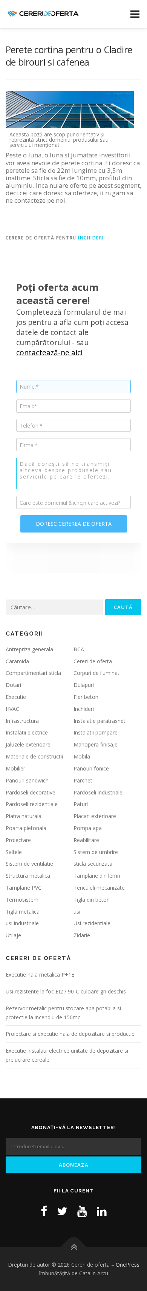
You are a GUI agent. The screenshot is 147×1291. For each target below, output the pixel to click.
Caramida (17, 661)
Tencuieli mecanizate (99, 887)
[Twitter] (62, 1211)
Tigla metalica (23, 911)
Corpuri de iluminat (96, 672)
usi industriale (22, 923)
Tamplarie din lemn (97, 875)
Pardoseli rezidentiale (32, 804)
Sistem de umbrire (96, 852)
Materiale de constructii (34, 756)
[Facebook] (44, 1211)
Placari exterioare (95, 816)
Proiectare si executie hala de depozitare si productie (70, 1033)
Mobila (82, 756)
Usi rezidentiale (92, 923)
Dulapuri (84, 684)
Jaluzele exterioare (28, 744)
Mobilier (15, 768)
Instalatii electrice (27, 732)
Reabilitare (86, 840)
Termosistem (22, 899)
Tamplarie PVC (23, 887)
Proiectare (18, 840)
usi (77, 911)
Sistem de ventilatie (29, 863)
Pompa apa (88, 828)
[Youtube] (82, 1211)
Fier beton (86, 696)
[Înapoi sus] (73, 1247)
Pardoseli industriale (98, 792)
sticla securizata (93, 863)
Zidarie (82, 935)
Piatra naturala (23, 816)
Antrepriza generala (29, 649)
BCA (79, 649)
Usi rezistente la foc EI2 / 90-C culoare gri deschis (66, 991)
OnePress (127, 1264)
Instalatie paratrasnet (100, 720)
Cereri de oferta (93, 661)
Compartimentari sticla (33, 672)
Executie (16, 696)
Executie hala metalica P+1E (40, 974)
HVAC (12, 708)
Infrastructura (22, 720)
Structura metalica (28, 875)
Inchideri (91, 238)
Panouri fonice (91, 768)
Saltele (14, 852)
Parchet (83, 780)
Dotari (13, 684)
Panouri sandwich (27, 780)
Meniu (134, 14)
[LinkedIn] (102, 1211)
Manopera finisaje (96, 744)
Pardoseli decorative (30, 792)
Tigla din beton (92, 899)
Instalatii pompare (96, 732)
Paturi (81, 804)
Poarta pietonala (26, 828)
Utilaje (13, 935)
